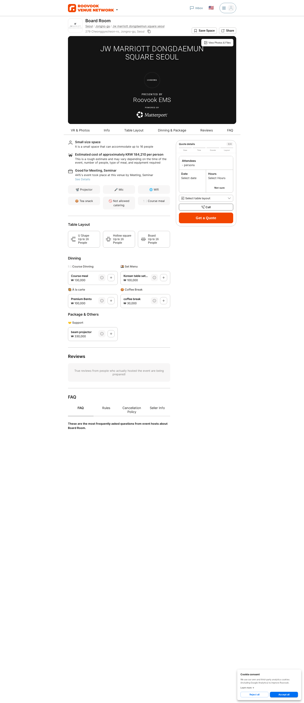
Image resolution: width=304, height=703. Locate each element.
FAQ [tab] (81, 408)
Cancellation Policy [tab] (131, 410)
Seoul (89, 26)
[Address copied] (149, 31)
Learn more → (247, 687)
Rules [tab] (106, 408)
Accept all (283, 694)
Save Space (207, 30)
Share (230, 30)
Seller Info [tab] (157, 408)
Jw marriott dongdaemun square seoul (139, 26)
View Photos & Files (220, 42)
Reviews (206, 130)
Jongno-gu (102, 26)
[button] (206, 198)
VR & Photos (80, 130)
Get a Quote (206, 218)
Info (107, 130)
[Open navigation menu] (116, 9)
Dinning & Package (172, 130)
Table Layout (134, 130)
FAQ (230, 130)
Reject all (254, 694)
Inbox (199, 8)
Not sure (219, 187)
